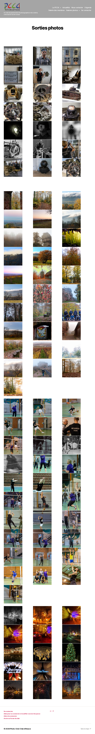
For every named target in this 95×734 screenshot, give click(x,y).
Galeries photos (72, 10)
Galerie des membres (56, 10)
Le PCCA (55, 7)
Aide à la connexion (10, 716)
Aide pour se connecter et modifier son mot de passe (22, 714)
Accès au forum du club (12, 718)
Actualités (66, 7)
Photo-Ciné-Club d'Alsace (20, 729)
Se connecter (86, 10)
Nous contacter (77, 7)
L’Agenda (88, 7)
